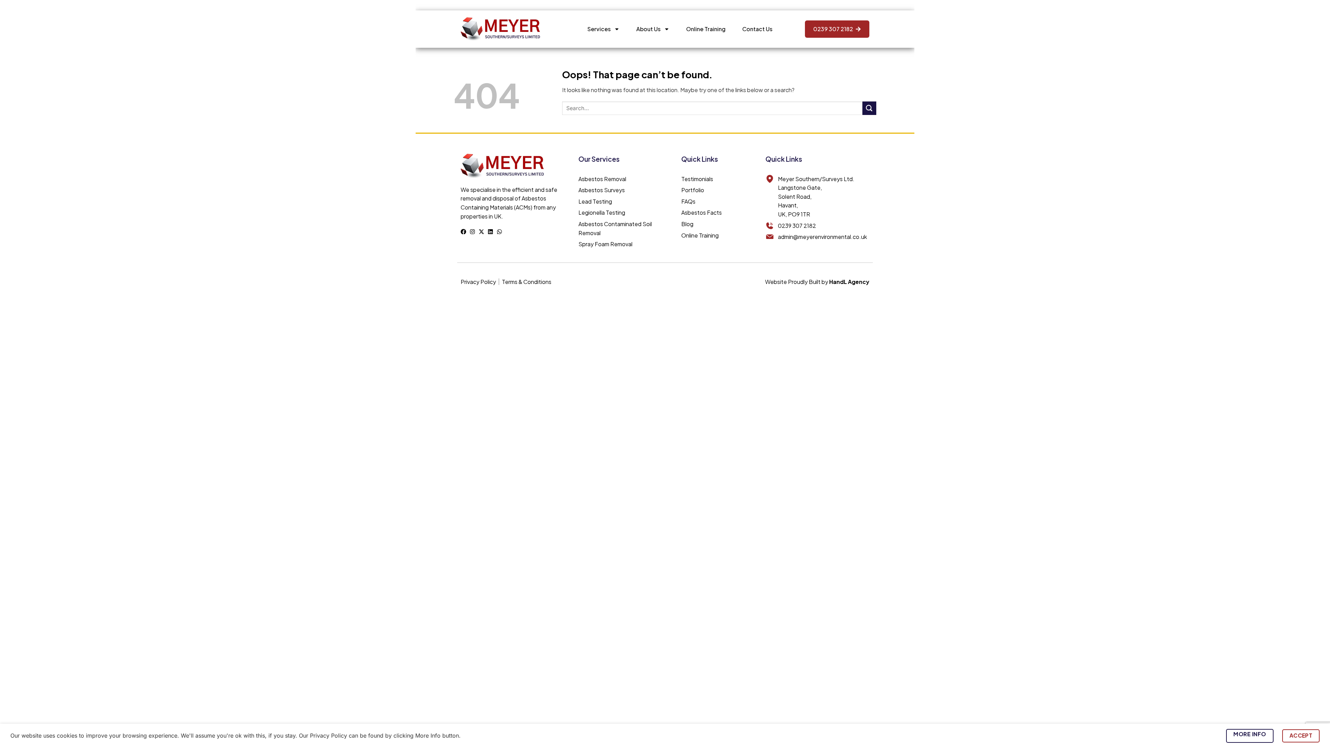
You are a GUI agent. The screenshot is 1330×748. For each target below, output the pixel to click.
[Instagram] (472, 231)
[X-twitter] (481, 231)
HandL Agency (849, 281)
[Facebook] (463, 231)
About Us (648, 29)
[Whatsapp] (499, 231)
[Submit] (869, 108)
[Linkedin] (490, 231)
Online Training (706, 29)
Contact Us (757, 29)
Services (599, 29)
